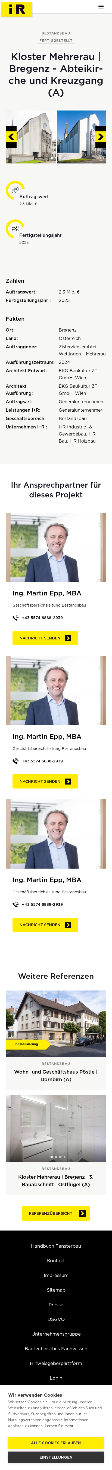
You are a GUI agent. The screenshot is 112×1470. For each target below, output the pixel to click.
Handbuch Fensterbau (56, 1246)
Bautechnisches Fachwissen (56, 1348)
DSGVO (56, 1319)
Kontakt (56, 1260)
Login (56, 1378)
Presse (56, 1304)
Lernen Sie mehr (59, 1426)
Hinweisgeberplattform (56, 1363)
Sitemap (56, 1290)
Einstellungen (56, 1457)
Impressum (56, 1275)
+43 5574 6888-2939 (42, 618)
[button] (101, 158)
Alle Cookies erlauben (56, 1443)
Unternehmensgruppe (56, 1334)
